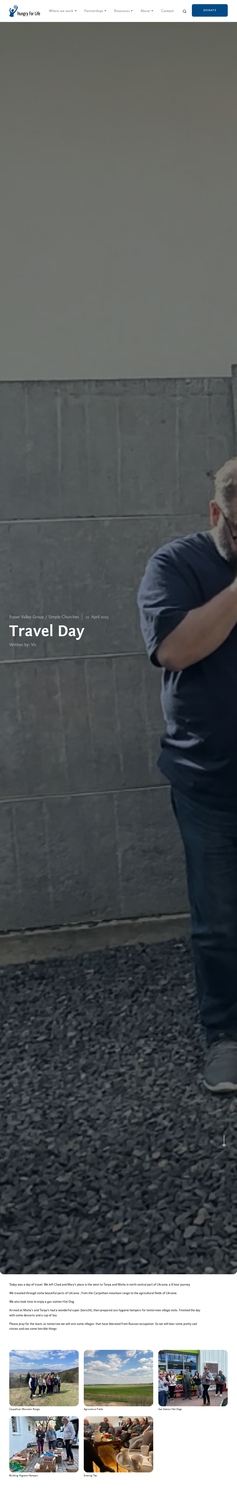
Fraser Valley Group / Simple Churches (44, 616)
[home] (24, 11)
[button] (63, 11)
